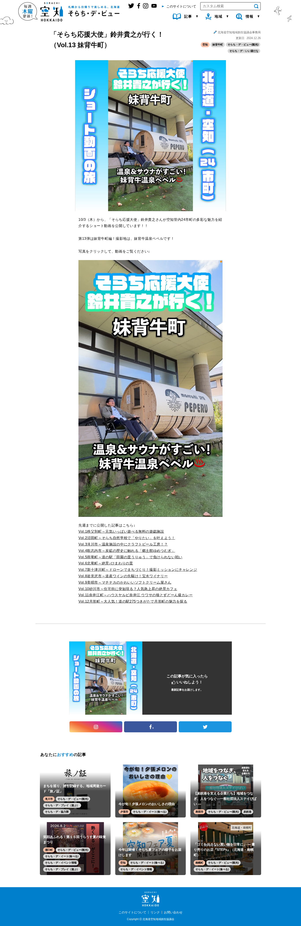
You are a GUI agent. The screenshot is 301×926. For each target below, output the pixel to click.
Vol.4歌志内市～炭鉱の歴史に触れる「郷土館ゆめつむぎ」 (126, 551)
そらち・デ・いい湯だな (243, 50)
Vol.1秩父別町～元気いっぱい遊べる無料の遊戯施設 (121, 531)
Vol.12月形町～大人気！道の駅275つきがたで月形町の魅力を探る (132, 601)
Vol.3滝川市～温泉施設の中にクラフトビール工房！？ (123, 544)
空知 (205, 44)
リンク (155, 912)
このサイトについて (132, 912)
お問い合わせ (173, 912)
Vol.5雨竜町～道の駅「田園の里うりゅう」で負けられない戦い (130, 557)
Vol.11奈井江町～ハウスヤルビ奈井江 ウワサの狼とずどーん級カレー (135, 595)
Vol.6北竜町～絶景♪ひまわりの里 (105, 563)
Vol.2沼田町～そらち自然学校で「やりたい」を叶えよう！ (126, 538)
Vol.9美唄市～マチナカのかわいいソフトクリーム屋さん (124, 582)
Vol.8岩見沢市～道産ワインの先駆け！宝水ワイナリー (123, 576)
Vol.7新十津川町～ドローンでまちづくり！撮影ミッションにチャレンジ (137, 570)
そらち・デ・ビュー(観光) (243, 44)
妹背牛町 (217, 44)
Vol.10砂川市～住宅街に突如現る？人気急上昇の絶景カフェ (127, 589)
